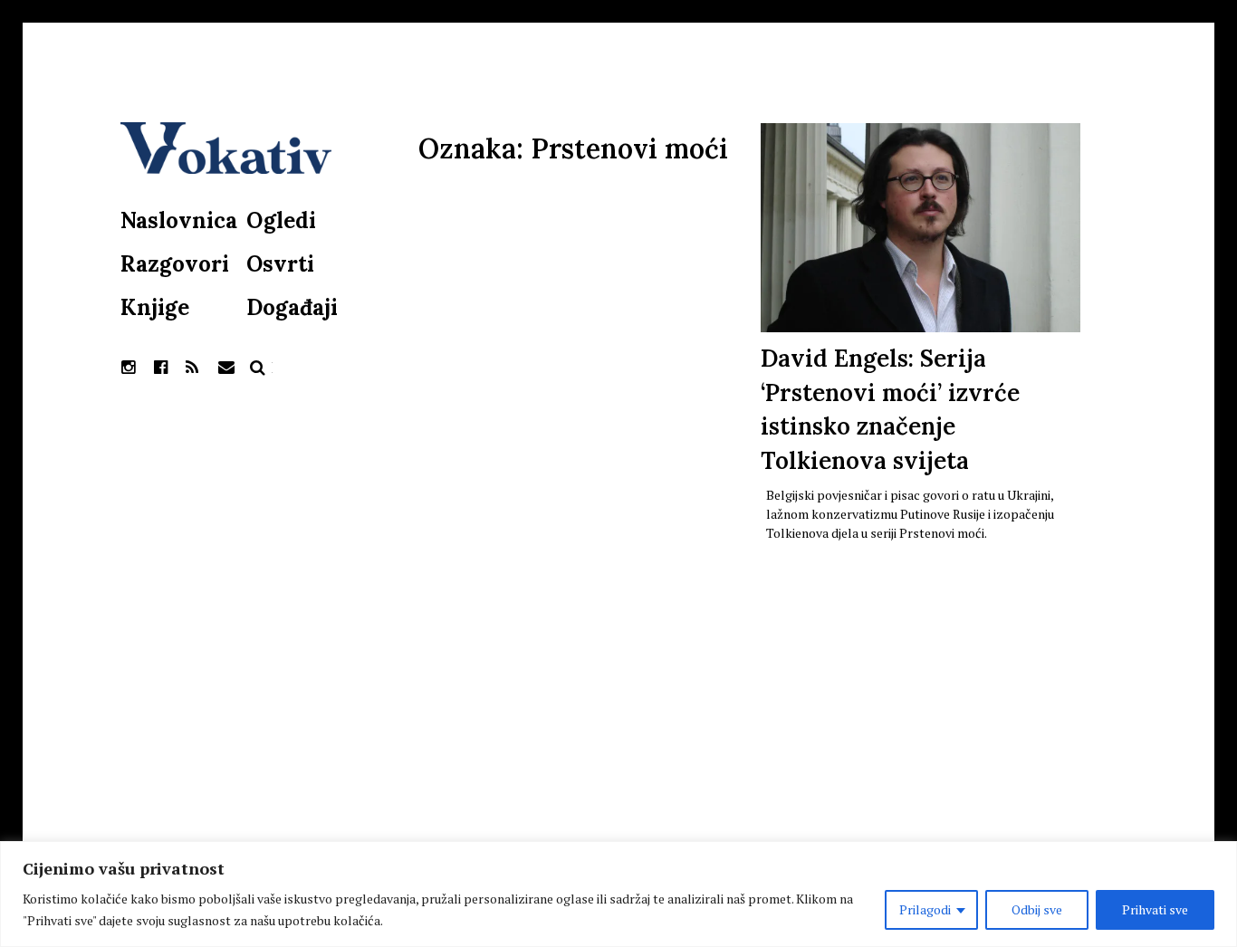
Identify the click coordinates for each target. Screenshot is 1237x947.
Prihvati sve (1155, 909)
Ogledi (281, 220)
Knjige (154, 307)
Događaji (292, 307)
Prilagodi (925, 909)
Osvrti (280, 264)
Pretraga (258, 367)
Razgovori (174, 264)
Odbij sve (1037, 909)
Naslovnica (178, 220)
